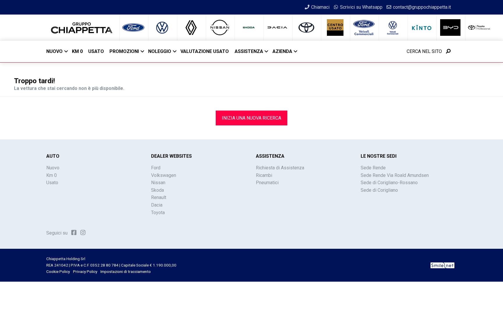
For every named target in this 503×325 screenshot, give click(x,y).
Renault (158, 197)
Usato (52, 182)
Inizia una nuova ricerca (251, 118)
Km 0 (51, 175)
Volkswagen (163, 175)
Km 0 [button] (77, 51)
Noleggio (159, 51)
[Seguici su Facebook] (74, 232)
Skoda (157, 190)
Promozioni (124, 51)
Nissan (158, 182)
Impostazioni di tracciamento (125, 271)
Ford (155, 168)
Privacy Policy (85, 271)
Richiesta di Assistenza (280, 168)
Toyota (158, 212)
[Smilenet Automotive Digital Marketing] (442, 265)
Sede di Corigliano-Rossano (389, 182)
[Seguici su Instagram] (83, 232)
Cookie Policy (58, 271)
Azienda (282, 51)
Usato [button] (96, 51)
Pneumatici (267, 182)
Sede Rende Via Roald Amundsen (395, 175)
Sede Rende (373, 168)
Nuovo (54, 51)
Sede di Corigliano (379, 190)
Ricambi (264, 175)
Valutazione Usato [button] (204, 51)
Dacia (156, 205)
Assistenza (249, 51)
